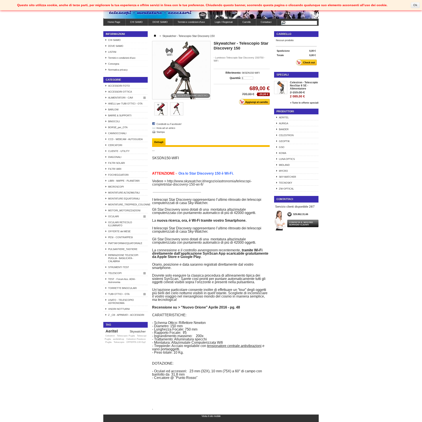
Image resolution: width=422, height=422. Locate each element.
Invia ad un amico (165, 128)
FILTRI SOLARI (116, 163)
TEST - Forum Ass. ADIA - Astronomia (122, 280)
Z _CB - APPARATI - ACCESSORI (126, 315)
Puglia (108, 342)
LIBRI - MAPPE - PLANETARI (124, 180)
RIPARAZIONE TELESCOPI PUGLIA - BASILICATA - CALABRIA (123, 258)
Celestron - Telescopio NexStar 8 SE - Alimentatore (304, 85)
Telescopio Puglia (126, 335)
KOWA (282, 153)
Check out (309, 62)
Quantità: (235, 78)
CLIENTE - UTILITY (118, 151)
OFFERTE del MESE (119, 231)
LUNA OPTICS (287, 159)
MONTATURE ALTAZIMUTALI (124, 192)
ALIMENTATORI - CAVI (120, 97)
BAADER (284, 129)
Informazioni (115, 34)
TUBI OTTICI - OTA (118, 294)
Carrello (246, 22)
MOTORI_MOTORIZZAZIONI (124, 210)
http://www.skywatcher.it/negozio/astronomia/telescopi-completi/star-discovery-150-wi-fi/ (202, 182)
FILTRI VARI (114, 169)
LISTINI (112, 52)
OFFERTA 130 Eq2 (136, 342)
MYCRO (283, 171)
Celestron (110, 335)
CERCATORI (115, 145)
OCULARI (113, 216)
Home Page (114, 22)
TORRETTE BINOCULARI (122, 288)
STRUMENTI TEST (118, 267)
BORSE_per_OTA (117, 127)
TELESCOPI (115, 273)
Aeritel (112, 331)
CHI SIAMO (136, 22)
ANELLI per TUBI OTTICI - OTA (125, 103)
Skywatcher (138, 331)
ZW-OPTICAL (286, 188)
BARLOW (113, 109)
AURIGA (283, 123)
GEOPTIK (284, 141)
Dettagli (158, 142)
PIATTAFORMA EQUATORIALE (125, 243)
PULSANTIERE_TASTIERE (122, 249)
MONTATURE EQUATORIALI (124, 198)
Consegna (113, 63)
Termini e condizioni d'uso (191, 22)
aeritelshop (118, 339)
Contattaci (266, 22)
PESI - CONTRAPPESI (120, 237)
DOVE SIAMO (160, 22)
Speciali (282, 74)
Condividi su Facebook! (169, 124)
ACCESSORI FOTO (119, 85)
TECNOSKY (285, 182)
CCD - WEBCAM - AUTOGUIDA (125, 139)
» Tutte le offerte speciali (304, 102)
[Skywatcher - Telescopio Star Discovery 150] (161, 114)
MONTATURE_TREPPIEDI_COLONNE (128, 204)
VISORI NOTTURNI (119, 309)
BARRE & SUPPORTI (119, 115)
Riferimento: (233, 72)
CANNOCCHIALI (117, 133)
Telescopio (119, 342)
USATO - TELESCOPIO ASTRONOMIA (121, 301)
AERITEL (284, 117)
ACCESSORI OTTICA (120, 91)
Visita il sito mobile (211, 416)
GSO (281, 147)
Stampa (160, 132)
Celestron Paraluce (136, 339)
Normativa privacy (118, 69)
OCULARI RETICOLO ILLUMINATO (120, 224)
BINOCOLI (114, 121)
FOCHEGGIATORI (118, 175)
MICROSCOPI (116, 186)
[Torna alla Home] (155, 36)
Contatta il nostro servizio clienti (301, 223)
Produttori (285, 111)
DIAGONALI (114, 157)
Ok (415, 5)
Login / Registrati (224, 22)
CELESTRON (286, 135)
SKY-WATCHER (287, 176)
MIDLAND (284, 165)
